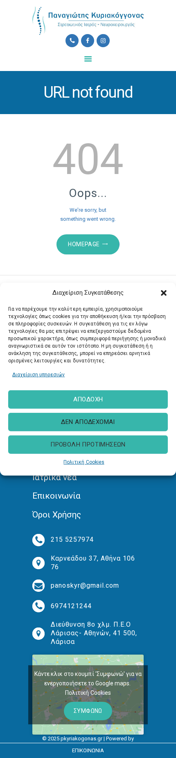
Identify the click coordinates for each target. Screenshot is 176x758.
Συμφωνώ (88, 711)
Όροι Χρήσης (56, 515)
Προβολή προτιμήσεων (88, 444)
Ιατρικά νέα (54, 477)
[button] (164, 293)
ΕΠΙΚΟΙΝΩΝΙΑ (88, 750)
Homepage (83, 244)
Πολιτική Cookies (83, 462)
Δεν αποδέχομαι (88, 422)
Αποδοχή (88, 399)
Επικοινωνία (56, 496)
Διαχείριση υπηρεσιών (38, 374)
